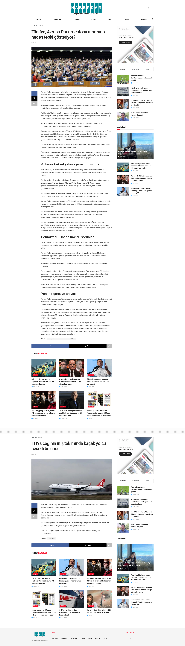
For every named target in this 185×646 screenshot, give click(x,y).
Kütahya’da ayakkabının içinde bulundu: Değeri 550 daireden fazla (141, 90)
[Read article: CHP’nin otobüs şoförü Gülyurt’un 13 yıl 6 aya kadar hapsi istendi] (71, 599)
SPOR (110, 19)
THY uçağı (51, 538)
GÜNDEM (57, 19)
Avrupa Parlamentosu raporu (58, 339)
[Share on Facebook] (34, 93)
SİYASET (39, 19)
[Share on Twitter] (34, 98)
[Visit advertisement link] (135, 44)
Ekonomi (64, 375)
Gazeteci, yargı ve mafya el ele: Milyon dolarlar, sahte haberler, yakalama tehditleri (43, 413)
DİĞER (143, 19)
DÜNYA (93, 19)
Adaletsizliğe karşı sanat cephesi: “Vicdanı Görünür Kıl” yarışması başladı (42, 381)
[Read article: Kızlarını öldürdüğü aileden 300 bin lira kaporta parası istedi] (99, 599)
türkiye (72, 339)
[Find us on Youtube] (153, 8)
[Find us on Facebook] (144, 8)
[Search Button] (153, 19)
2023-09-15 (34, 42)
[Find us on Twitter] (148, 8)
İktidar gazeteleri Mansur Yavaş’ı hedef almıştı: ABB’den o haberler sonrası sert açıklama (99, 413)
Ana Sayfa (34, 26)
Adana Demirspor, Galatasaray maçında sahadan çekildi (142, 78)
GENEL (41, 26)
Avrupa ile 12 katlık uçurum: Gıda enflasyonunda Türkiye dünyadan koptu (70, 381)
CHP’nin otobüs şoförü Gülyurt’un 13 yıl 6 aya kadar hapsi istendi (70, 612)
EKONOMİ (76, 19)
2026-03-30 (36, 387)
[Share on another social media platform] (34, 103)
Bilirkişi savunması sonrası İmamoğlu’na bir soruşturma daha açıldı (98, 381)
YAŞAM (126, 19)
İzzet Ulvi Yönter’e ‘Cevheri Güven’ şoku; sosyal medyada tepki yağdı (142, 103)
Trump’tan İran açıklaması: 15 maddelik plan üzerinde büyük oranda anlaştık (70, 413)
